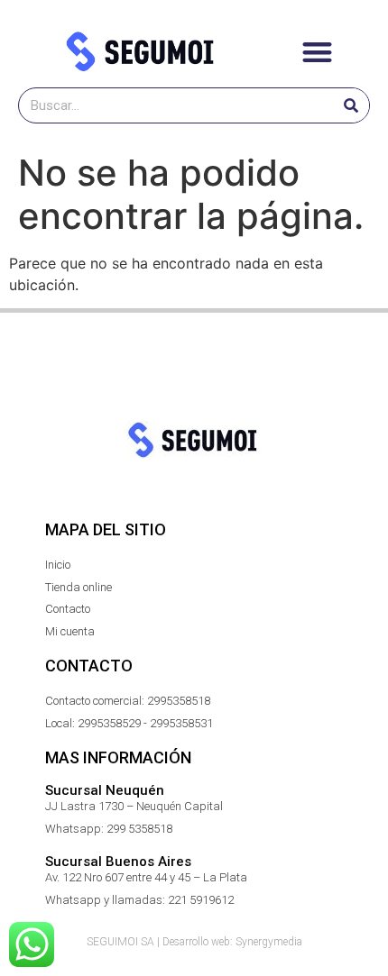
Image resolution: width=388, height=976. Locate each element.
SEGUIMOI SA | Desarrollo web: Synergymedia (194, 941)
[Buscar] (351, 105)
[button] (317, 52)
